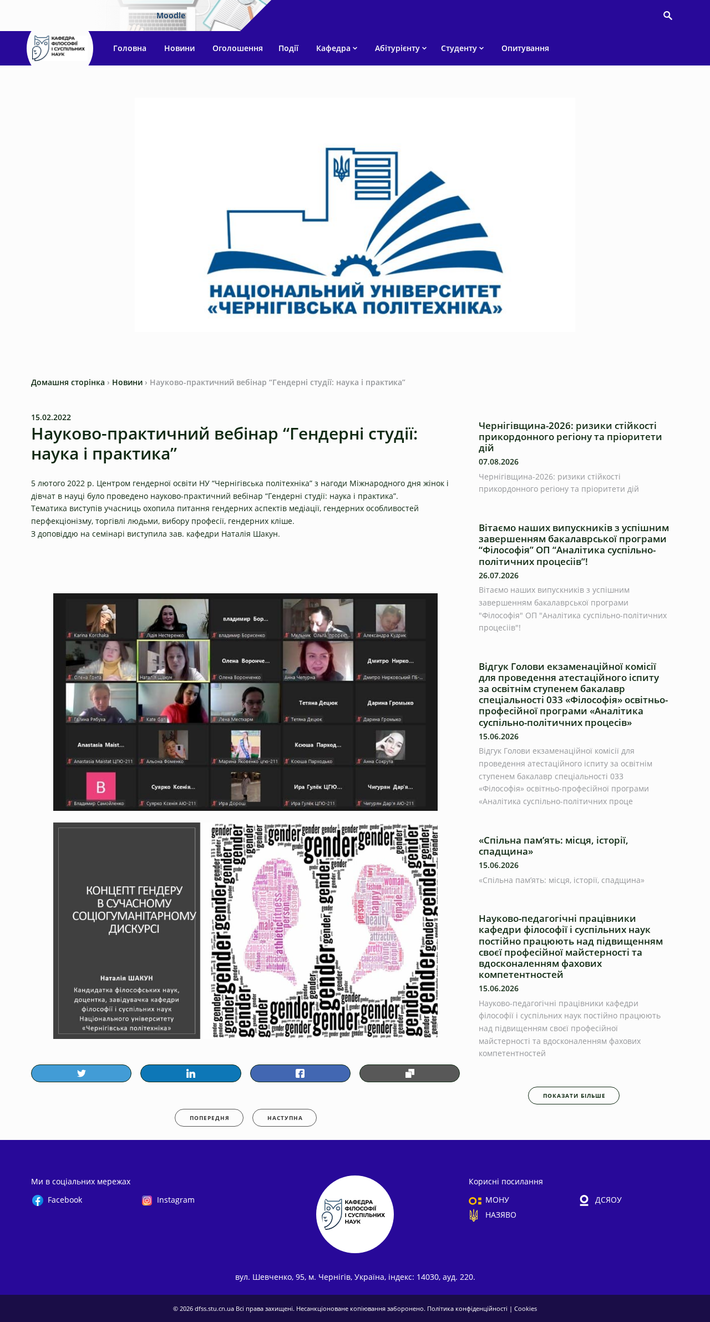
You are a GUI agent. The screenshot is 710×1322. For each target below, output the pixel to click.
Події (288, 48)
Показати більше (574, 1095)
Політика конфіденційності (468, 1308)
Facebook (65, 1199)
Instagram (176, 1199)
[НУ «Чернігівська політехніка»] (60, 48)
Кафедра (333, 48)
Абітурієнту (397, 48)
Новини (179, 48)
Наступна (285, 1118)
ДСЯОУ (608, 1199)
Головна (129, 48)
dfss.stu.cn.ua (215, 1308)
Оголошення (237, 48)
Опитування (525, 48)
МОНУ (497, 1199)
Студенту (459, 48)
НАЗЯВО (500, 1214)
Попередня (210, 1118)
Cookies (525, 1308)
